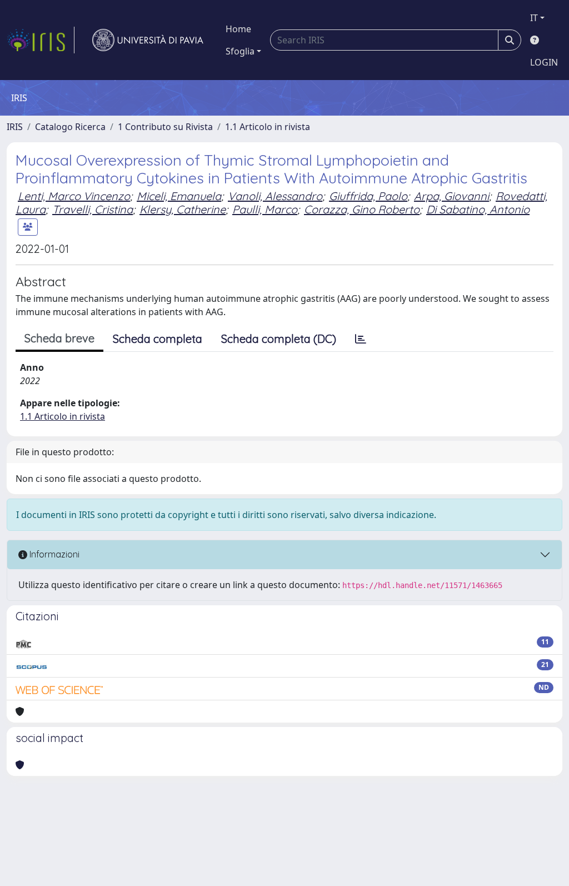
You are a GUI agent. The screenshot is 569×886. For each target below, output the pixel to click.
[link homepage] (40, 40)
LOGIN (544, 62)
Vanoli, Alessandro (275, 196)
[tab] (361, 339)
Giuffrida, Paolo (368, 196)
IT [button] (534, 18)
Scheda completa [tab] (157, 339)
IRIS (15, 127)
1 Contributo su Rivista (165, 127)
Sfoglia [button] (240, 51)
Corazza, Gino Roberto (362, 209)
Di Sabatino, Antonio (478, 209)
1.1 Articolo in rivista (267, 127)
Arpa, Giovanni (451, 196)
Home (238, 29)
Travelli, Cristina (92, 209)
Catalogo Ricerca (70, 127)
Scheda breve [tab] (59, 338)
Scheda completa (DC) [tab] (278, 339)
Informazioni (53, 554)
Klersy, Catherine (182, 209)
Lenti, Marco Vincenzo (74, 196)
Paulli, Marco (264, 209)
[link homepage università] (147, 40)
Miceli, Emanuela (179, 196)
